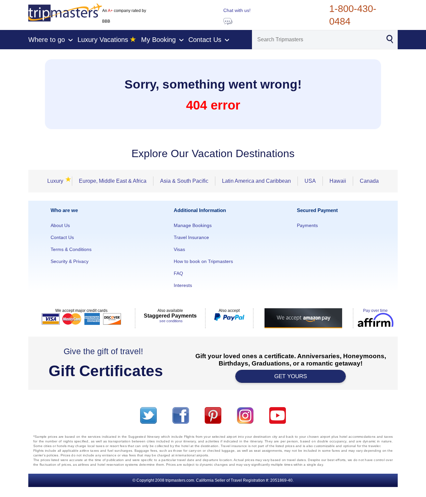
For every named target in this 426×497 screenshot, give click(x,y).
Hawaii (337, 181)
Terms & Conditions (71, 249)
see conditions (171, 321)
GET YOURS (290, 376)
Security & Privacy (70, 261)
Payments (307, 225)
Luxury (57, 181)
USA (310, 181)
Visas (179, 249)
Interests (183, 285)
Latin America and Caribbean (256, 181)
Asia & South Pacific (184, 181)
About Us (60, 225)
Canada (369, 181)
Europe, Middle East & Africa (112, 181)
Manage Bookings (193, 225)
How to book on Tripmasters (203, 261)
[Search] (389, 38)
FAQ (178, 273)
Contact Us (62, 237)
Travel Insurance (191, 237)
